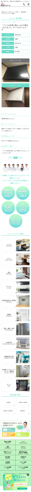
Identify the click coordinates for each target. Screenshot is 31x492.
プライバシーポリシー (11, 473)
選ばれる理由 (7, 442)
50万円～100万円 (8, 411)
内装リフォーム (8, 452)
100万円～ (23, 411)
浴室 (7, 447)
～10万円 (8, 402)
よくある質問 (7, 468)
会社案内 (7, 462)
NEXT (20, 157)
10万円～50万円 (23, 402)
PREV (10, 157)
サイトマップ (23, 473)
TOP (15, 157)
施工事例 (7, 457)
